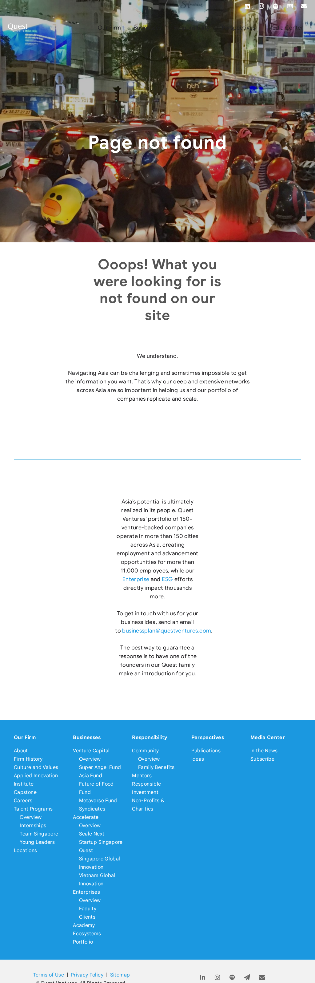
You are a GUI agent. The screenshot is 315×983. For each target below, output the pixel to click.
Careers (23, 800)
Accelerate (86, 817)
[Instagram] (261, 6)
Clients (87, 917)
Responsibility (149, 737)
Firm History (28, 759)
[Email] (303, 6)
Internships (33, 825)
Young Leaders (37, 842)
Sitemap (120, 975)
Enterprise (136, 579)
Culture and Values (36, 767)
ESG (167, 579)
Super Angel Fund (100, 767)
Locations (25, 850)
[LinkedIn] (247, 6)
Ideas (197, 759)
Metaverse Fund (98, 800)
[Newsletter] (289, 6)
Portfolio (83, 942)
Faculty (88, 908)
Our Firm (25, 737)
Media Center (267, 737)
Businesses (87, 737)
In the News (264, 750)
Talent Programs (33, 809)
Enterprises (86, 892)
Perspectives (207, 737)
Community (145, 750)
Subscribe (262, 759)
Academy (84, 925)
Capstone (25, 792)
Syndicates (92, 809)
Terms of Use (48, 975)
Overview (31, 817)
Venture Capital (91, 750)
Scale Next (92, 834)
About (21, 750)
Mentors (142, 775)
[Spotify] (275, 6)
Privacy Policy (87, 975)
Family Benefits (156, 767)
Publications (206, 750)
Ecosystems (87, 933)
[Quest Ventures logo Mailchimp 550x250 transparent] (18, 28)
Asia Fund (90, 775)
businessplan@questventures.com (166, 630)
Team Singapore (39, 834)
